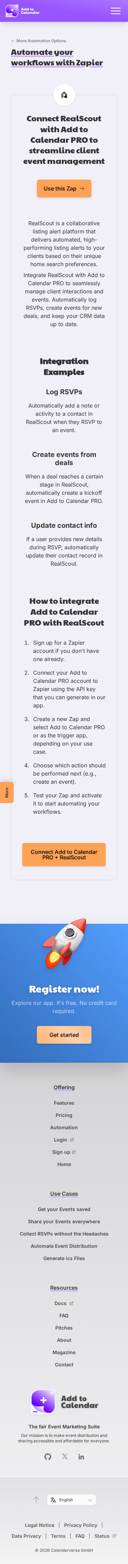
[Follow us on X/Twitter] (65, 1456)
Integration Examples (64, 366)
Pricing (64, 1115)
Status (103, 1536)
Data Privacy (26, 1536)
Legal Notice (39, 1525)
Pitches (64, 1328)
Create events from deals (64, 458)
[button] (36, 1500)
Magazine (64, 1352)
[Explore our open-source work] (48, 1456)
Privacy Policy (80, 1525)
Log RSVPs (64, 392)
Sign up (61, 1152)
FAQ (64, 1315)
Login (61, 1140)
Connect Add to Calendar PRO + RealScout (64, 854)
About (64, 1340)
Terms (58, 1536)
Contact (64, 1364)
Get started (64, 1034)
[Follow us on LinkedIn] (81, 1457)
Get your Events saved (64, 1209)
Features (64, 1103)
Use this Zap (60, 188)
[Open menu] (116, 11)
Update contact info (64, 525)
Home (64, 1164)
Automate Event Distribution (64, 1246)
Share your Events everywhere (64, 1221)
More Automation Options (41, 40)
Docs (61, 1303)
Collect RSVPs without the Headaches (64, 1234)
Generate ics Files (64, 1258)
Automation (64, 1127)
